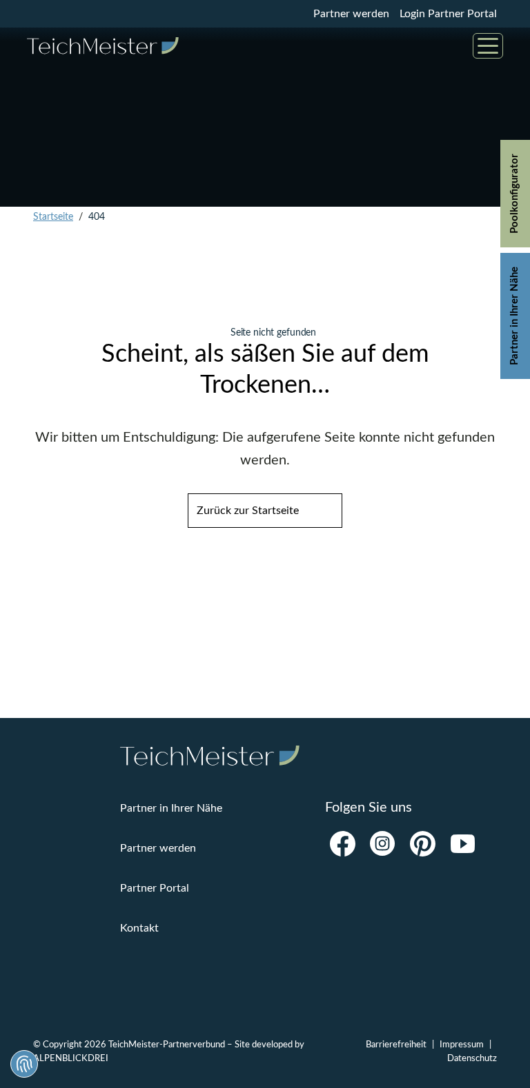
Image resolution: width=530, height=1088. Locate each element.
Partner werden (351, 13)
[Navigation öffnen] (488, 46)
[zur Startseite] (103, 46)
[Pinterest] (422, 844)
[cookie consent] (24, 1064)
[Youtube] (462, 844)
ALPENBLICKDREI (70, 1058)
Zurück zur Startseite (248, 510)
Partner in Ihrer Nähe (514, 316)
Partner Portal (154, 888)
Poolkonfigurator (514, 194)
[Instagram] (382, 844)
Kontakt (139, 928)
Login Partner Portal (448, 13)
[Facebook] (342, 844)
